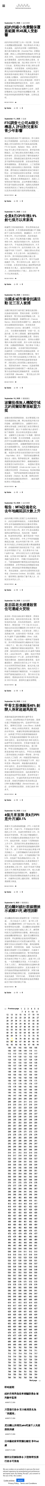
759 (35, 1374)
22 (16, 1018)
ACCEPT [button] (20, 1480)
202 (9, 1099)
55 (20, 1030)
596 (30, 1294)
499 (25, 1245)
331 (25, 1162)
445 (25, 1219)
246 (19, 1120)
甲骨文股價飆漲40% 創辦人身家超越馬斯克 (22, 707)
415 (25, 1204)
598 (9, 1296)
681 (35, 1335)
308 (30, 1150)
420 (19, 1206)
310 (9, 1153)
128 (30, 1060)
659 (14, 1326)
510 (19, 1252)
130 (9, 1063)
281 (14, 1138)
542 (30, 1267)
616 (9, 1306)
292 (9, 1143)
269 (14, 1132)
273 (35, 1132)
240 (19, 1116)
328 (9, 1162)
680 (30, 1335)
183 (35, 1087)
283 (25, 1138)
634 (9, 1314)
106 (9, 1051)
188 (30, 1090)
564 (19, 1279)
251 (14, 1123)
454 (9, 1225)
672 (19, 1333)
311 (14, 1153)
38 (16, 1024)
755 (14, 1374)
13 (12, 1015)
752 (30, 1371)
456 (19, 1225)
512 (30, 1252)
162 (19, 1078)
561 (35, 1275)
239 (14, 1116)
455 (14, 1225)
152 (30, 1072)
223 (25, 1108)
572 (30, 1282)
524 (30, 1257)
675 (35, 1333)
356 (30, 1174)
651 (35, 1321)
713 (14, 1353)
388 (9, 1192)
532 (9, 1263)
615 (35, 1302)
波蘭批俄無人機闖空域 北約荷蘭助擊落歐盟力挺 (23, 406)
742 (9, 1368)
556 (9, 1275)
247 (25, 1120)
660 (19, 1326)
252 (19, 1123)
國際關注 (26, 295)
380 (30, 1186)
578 (30, 1284)
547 (25, 1270)
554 (30, 1272)
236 (30, 1114)
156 (19, 1075)
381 (35, 1186)
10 (33, 1012)
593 (14, 1294)
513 (35, 1252)
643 (25, 1317)
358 (9, 1177)
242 (30, 1116)
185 (14, 1090)
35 (38, 1021)
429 (35, 1209)
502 (9, 1248)
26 (33, 1018)
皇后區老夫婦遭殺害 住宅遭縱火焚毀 (21, 607)
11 (37, 1012)
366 (19, 1180)
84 (7, 1042)
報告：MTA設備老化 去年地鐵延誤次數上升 (23, 509)
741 (35, 1365)
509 (14, 1252)
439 (25, 1216)
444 (19, 1219)
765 (35, 1377)
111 (35, 1051)
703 (25, 1347)
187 (25, 1090)
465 (35, 1228)
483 (35, 1236)
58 (33, 1030)
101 (14, 1048)
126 (19, 1060)
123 (35, 1057)
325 (25, 1159)
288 (19, 1141)
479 (14, 1236)
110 (30, 1051)
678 (19, 1335)
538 (9, 1267)
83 (38, 1039)
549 (35, 1270)
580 (9, 1287)
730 (9, 1362)
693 (35, 1341)
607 (25, 1299)
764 (30, 1377)
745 (25, 1368)
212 (30, 1102)
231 (35, 1111)
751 (25, 1371)
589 (25, 1290)
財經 (24, 119)
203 (14, 1099)
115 (25, 1054)
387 (35, 1189)
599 (14, 1296)
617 (14, 1306)
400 (9, 1198)
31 (20, 1021)
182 (30, 1087)
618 (19, 1306)
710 (30, 1350)
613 (25, 1302)
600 (19, 1296)
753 (35, 1371)
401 (14, 1198)
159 (35, 1075)
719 (14, 1356)
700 (9, 1347)
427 (25, 1209)
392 (30, 1192)
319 (25, 1155)
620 (30, 1306)
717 (35, 1353)
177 (35, 1084)
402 (19, 1198)
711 (35, 1350)
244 (9, 1120)
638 (30, 1314)
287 (14, 1141)
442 (9, 1219)
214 (9, 1105)
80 (25, 1039)
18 (33, 1015)
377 (14, 1186)
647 (14, 1321)
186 (19, 1090)
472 (9, 1233)
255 (35, 1123)
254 (30, 1123)
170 (30, 1081)
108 (19, 1051)
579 (35, 1284)
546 (19, 1270)
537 (35, 1263)
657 (35, 1323)
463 (25, 1228)
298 (9, 1147)
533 (14, 1263)
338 (30, 1165)
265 (25, 1129)
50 (33, 1027)
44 (7, 1027)
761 (14, 1377)
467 (14, 1231)
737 (14, 1365)
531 (35, 1260)
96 (25, 1045)
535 (25, 1263)
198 (19, 1096)
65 (29, 1033)
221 (14, 1108)
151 (25, 1072)
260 (30, 1126)
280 (9, 1138)
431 (14, 1213)
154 (9, 1075)
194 (30, 1093)
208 (9, 1102)
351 (35, 1171)
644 (30, 1317)
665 (14, 1329)
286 (9, 1141)
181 (25, 1087)
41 (29, 1024)
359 (14, 1177)
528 (19, 1260)
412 (9, 1204)
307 (25, 1150)
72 (25, 1036)
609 (35, 1299)
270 (19, 1132)
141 (35, 1066)
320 (30, 1155)
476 (30, 1233)
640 (9, 1317)
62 (16, 1033)
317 (14, 1155)
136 (9, 1066)
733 (25, 1362)
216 (19, 1105)
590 (30, 1290)
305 (14, 1150)
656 (30, 1323)
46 (16, 1027)
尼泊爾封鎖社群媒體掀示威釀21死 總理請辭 (23, 909)
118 (9, 1057)
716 (30, 1353)
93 (12, 1045)
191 (14, 1093)
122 (30, 1057)
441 (35, 1216)
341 (14, 1168)
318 (19, 1155)
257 (14, 1126)
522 (19, 1257)
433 (25, 1213)
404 (30, 1198)
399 (35, 1194)
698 (30, 1344)
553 (25, 1272)
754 (9, 1374)
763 (25, 1377)
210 (19, 1102)
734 (30, 1362)
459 (35, 1225)
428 (30, 1209)
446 (30, 1219)
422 (30, 1206)
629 (14, 1311)
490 (9, 1243)
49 (29, 1027)
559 (25, 1275)
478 (9, 1236)
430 (9, 1213)
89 (29, 1042)
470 (30, 1231)
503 (14, 1248)
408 (19, 1201)
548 (30, 1270)
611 (14, 1302)
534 (19, 1263)
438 (19, 1216)
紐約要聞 (26, 23)
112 (9, 1054)
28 (7, 1021)
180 (19, 1087)
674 (30, 1333)
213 (35, 1102)
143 (14, 1069)
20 (7, 1018)
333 (35, 1162)
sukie (9, 108)
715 (25, 1353)
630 (19, 1311)
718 (9, 1356)
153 (35, 1072)
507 (35, 1248)
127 (25, 1060)
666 (19, 1329)
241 (25, 1116)
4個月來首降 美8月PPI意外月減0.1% (22, 817)
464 (30, 1228)
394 (9, 1194)
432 (19, 1213)
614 (30, 1302)
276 (19, 1135)
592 (9, 1294)
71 (20, 1036)
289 (25, 1141)
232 (9, 1114)
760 (9, 1377)
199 (25, 1096)
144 (19, 1069)
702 (19, 1347)
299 (14, 1147)
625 (25, 1308)
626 (30, 1308)
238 (9, 1116)
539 (14, 1267)
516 (19, 1255)
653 (14, 1323)
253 (25, 1123)
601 (25, 1296)
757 (25, 1374)
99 (38, 1045)
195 (35, 1093)
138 (19, 1066)
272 (30, 1132)
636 (19, 1314)
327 (35, 1159)
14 (16, 1015)
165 (35, 1078)
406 (9, 1201)
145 (25, 1069)
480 (19, 1236)
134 (30, 1063)
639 (35, 1314)
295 (25, 1143)
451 (25, 1221)
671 (14, 1333)
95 (20, 1045)
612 (19, 1302)
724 (9, 1360)
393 (35, 1192)
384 (19, 1189)
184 (9, 1090)
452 (30, 1221)
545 (14, 1270)
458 (30, 1225)
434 (30, 1213)
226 (9, 1111)
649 (25, 1321)
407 (14, 1201)
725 (14, 1360)
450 (19, 1221)
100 (9, 1048)
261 (35, 1126)
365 (14, 1180)
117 (35, 1054)
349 (25, 1171)
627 (35, 1308)
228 (19, 1111)
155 (14, 1075)
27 (38, 1018)
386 (30, 1189)
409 (25, 1201)
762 (19, 1377)
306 (19, 1150)
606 (19, 1299)
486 (19, 1240)
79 (20, 1039)
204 (19, 1099)
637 (25, 1314)
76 (7, 1039)
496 (9, 1245)
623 (14, 1308)
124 (9, 1060)
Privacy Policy (13, 1483)
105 (35, 1048)
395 (14, 1194)
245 (14, 1120)
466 (9, 1231)
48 (25, 1027)
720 (19, 1356)
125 (14, 1060)
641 (14, 1317)
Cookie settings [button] (9, 1480)
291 (35, 1141)
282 (19, 1138)
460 (9, 1228)
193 (25, 1093)
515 (14, 1255)
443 (14, 1219)
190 (9, 1093)
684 (19, 1338)
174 (19, 1084)
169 (25, 1081)
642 (19, 1317)
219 (35, 1105)
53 (12, 1030)
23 (20, 1018)
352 (9, 1174)
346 (9, 1171)
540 (19, 1267)
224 (30, 1108)
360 (19, 1177)
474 (19, 1233)
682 (9, 1338)
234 (19, 1114)
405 (35, 1198)
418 (9, 1206)
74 (33, 1036)
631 (25, 1311)
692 (30, 1341)
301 (25, 1147)
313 (25, 1153)
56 (25, 1030)
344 (30, 1168)
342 (19, 1168)
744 (19, 1368)
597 (35, 1294)
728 (30, 1360)
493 (25, 1243)
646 (9, 1321)
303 (35, 1147)
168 (19, 1081)
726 (19, 1360)
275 (14, 1135)
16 (25, 1015)
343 (25, 1168)
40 (25, 1024)
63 (20, 1033)
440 (30, 1216)
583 (25, 1287)
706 (9, 1350)
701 (14, 1347)
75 (38, 1036)
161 (14, 1078)
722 (30, 1356)
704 (30, 1347)
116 (30, 1054)
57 (29, 1030)
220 (9, 1108)
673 (25, 1333)
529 (25, 1260)
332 (30, 1162)
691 (25, 1341)
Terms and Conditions (28, 1483)
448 (9, 1221)
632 (30, 1311)
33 (29, 1021)
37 (12, 1024)
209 (14, 1102)
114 (19, 1054)
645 (35, 1317)
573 (35, 1282)
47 (20, 1027)
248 (30, 1120)
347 (14, 1171)
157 (25, 1075)
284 (30, 1138)
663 (35, 1326)
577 (25, 1284)
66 (33, 1033)
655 (25, 1323)
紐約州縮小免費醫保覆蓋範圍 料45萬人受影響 (23, 31)
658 (9, 1326)
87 (20, 1042)
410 (30, 1201)
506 (30, 1248)
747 (35, 1368)
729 (35, 1360)
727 (25, 1360)
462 (19, 1228)
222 (19, 1108)
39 (20, 1024)
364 (9, 1180)
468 (19, 1231)
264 (19, 1129)
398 (30, 1194)
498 (19, 1245)
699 (35, 1344)
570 (19, 1282)
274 (9, 1135)
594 (19, 1294)
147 (35, 1069)
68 (7, 1036)
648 (19, 1321)
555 (35, 1272)
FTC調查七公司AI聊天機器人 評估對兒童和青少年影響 (22, 127)
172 (9, 1084)
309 (35, 1150)
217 (25, 1105)
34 (33, 1021)
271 (25, 1132)
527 (14, 1260)
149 (14, 1072)
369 (35, 1180)
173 (14, 1084)
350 (30, 1171)
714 (19, 1353)
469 (25, 1231)
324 (19, 1159)
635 (14, 1314)
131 (14, 1063)
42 (33, 1024)
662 (30, 1326)
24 (25, 1018)
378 (19, 1186)
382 (9, 1189)
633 (35, 1311)
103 (25, 1048)
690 (19, 1341)
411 (35, 1201)
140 (30, 1066)
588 (19, 1290)
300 (19, 1147)
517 (25, 1255)
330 (19, 1162)
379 (25, 1186)
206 (30, 1099)
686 (30, 1338)
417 (35, 1204)
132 (19, 1063)
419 (14, 1206)
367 (25, 1180)
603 (35, 1296)
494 (30, 1243)
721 (25, 1356)
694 (9, 1344)
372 (19, 1182)
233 (14, 1114)
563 (14, 1279)
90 (33, 1042)
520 (9, 1257)
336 (19, 1165)
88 (25, 1042)
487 (25, 1240)
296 (30, 1143)
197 (14, 1096)
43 (38, 1024)
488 (30, 1240)
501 (35, 1245)
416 (30, 1204)
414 (19, 1204)
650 (30, 1321)
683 (14, 1338)
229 (25, 1111)
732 (19, 1362)
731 (14, 1362)
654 (19, 1323)
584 (30, 1287)
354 (19, 1174)
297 (35, 1143)
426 (19, 1209)
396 (19, 1194)
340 (9, 1168)
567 (35, 1279)
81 (29, 1039)
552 (19, 1272)
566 (30, 1279)
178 (9, 1087)
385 (25, 1189)
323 (14, 1159)
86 (16, 1042)
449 (14, 1221)
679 (25, 1335)
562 (9, 1279)
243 (35, 1116)
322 (9, 1159)
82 (33, 1039)
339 (35, 1165)
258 (19, 1126)
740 (30, 1365)
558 (19, 1275)
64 (25, 1033)
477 (35, 1233)
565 (25, 1279)
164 (30, 1078)
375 (35, 1182)
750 (19, 1371)
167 (14, 1081)
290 (30, 1141)
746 (30, 1368)
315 (35, 1153)
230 (30, 1111)
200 (30, 1096)
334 (9, 1165)
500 (30, 1245)
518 (30, 1255)
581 (14, 1287)
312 (19, 1153)
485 (14, 1240)
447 (35, 1219)
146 (30, 1069)
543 (35, 1267)
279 (35, 1135)
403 (25, 1198)
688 (9, 1341)
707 (14, 1350)
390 (19, 1192)
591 (35, 1290)
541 (25, 1267)
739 (25, 1365)
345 (35, 1168)
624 (19, 1308)
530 (30, 1260)
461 (14, 1228)
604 (9, 1299)
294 (19, 1143)
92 (7, 1045)
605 (14, 1299)
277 (25, 1135)
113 (14, 1054)
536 (30, 1263)
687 (35, 1338)
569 (14, 1282)
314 (30, 1153)
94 (16, 1045)
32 (25, 1021)
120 (19, 1057)
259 (25, 1126)
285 (35, 1138)
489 (35, 1240)
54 (16, 1030)
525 (35, 1257)
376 (9, 1186)
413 (14, 1204)
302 (30, 1147)
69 (12, 1036)
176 (30, 1084)
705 (35, 1347)
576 (19, 1284)
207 (35, 1099)
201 (35, 1096)
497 (14, 1245)
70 (16, 1036)
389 (14, 1192)
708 (19, 1350)
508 (9, 1252)
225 (35, 1108)
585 (35, 1287)
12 (7, 1015)
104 (30, 1048)
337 (25, 1165)
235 (25, 1114)
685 (25, 1338)
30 (16, 1021)
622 (9, 1308)
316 (9, 1155)
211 (25, 1102)
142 (9, 1069)
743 (14, 1368)
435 (35, 1213)
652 (9, 1323)
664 (9, 1329)
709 (25, 1350)
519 (35, 1255)
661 (25, 1326)
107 (14, 1051)
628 (9, 1311)
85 (12, 1042)
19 (38, 1015)
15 (20, 1015)
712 (9, 1353)
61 (12, 1033)
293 (14, 1143)
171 (35, 1081)
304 (9, 1150)
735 (35, 1362)
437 (14, 1216)
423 (35, 1206)
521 (14, 1257)
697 (25, 1344)
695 (14, 1344)
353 (14, 1174)
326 (30, 1159)
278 (30, 1135)
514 (9, 1255)
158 (30, 1075)
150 (19, 1072)
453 (35, 1221)
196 (9, 1096)
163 (25, 1078)
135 (35, 1063)
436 (9, 1216)
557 (14, 1275)
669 (35, 1329)
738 (19, 1365)
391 (25, 1192)
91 (38, 1042)
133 (25, 1063)
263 (14, 1129)
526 (9, 1260)
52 (7, 1030)
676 (9, 1335)
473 (14, 1233)
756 (19, 1374)
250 (9, 1123)
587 (14, 1290)
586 (9, 1290)
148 (9, 1072)
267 (35, 1129)
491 (14, 1243)
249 (35, 1120)
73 (29, 1036)
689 (14, 1341)
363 (35, 1177)
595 (25, 1294)
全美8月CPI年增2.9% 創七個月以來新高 (20, 218)
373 (25, 1182)
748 (9, 1371)
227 (14, 1111)
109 (25, 1051)
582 (19, 1287)
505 (25, 1248)
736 (9, 1365)
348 (19, 1171)
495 (35, 1243)
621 (35, 1306)
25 (29, 1018)
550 (9, 1272)
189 (35, 1090)
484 (9, 1240)
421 (25, 1206)
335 (14, 1165)
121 (25, 1057)
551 (14, 1272)
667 (25, 1329)
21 (12, 1018)
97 (29, 1045)
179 (14, 1087)
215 (14, 1105)
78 (16, 1039)
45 (12, 1027)
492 (19, 1243)
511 (25, 1252)
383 (14, 1189)
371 (14, 1182)
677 (14, 1335)
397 (25, 1194)
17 (29, 1015)
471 (35, 1231)
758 (30, 1374)
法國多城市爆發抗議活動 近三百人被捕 (23, 301)
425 (14, 1209)
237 (35, 1114)
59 (38, 1030)
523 (25, 1257)
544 (9, 1270)
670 (9, 1333)
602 (30, 1296)
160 (9, 1078)
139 (25, 1066)
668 (30, 1329)
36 (7, 1024)
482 (30, 1236)
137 (14, 1066)
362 (30, 1177)
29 (12, 1021)
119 (14, 1057)
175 (25, 1084)
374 (30, 1182)
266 (30, 1129)
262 (9, 1129)
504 (19, 1248)
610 (9, 1302)
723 (35, 1356)
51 (38, 1027)
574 (9, 1284)
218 (30, 1105)
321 (35, 1155)
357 (35, 1174)
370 (9, 1182)
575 (14, 1284)
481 (25, 1236)
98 (33, 1045)
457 (25, 1225)
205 (25, 1099)
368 (30, 1180)
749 (14, 1371)
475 (25, 1233)
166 (9, 1081)
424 (9, 1209)
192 (19, 1093)
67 (38, 1033)
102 (19, 1048)
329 (14, 1162)
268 (9, 1132)
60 (7, 1033)
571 (25, 1282)
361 (25, 1177)
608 (30, 1299)
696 (19, 1344)
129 (35, 1060)
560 (30, 1275)
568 (9, 1282)
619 (25, 1306)
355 (25, 1174)
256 (9, 1126)
